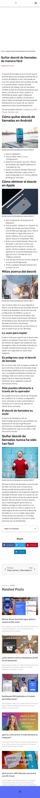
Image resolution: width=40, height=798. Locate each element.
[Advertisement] (20, 28)
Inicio (3, 51)
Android (15, 513)
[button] (35, 2)
